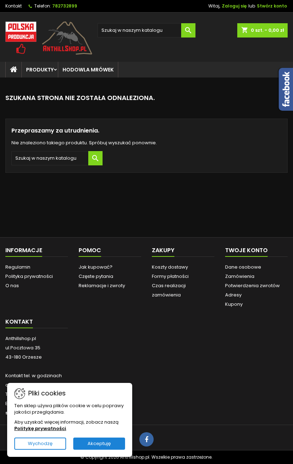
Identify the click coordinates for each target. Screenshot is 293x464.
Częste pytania (96, 276)
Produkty (40, 69)
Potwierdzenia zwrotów (252, 285)
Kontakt (13, 6)
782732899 (64, 6)
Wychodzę (40, 443)
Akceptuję (99, 443)
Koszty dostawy (170, 267)
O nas (12, 285)
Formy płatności (170, 276)
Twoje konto (246, 250)
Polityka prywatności (29, 276)
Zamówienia (239, 276)
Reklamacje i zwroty (102, 285)
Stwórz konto (272, 6)
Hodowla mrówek (88, 69)
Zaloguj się (234, 6)
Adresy (233, 294)
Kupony (234, 304)
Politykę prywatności (40, 428)
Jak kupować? (96, 267)
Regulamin (17, 267)
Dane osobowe (243, 267)
